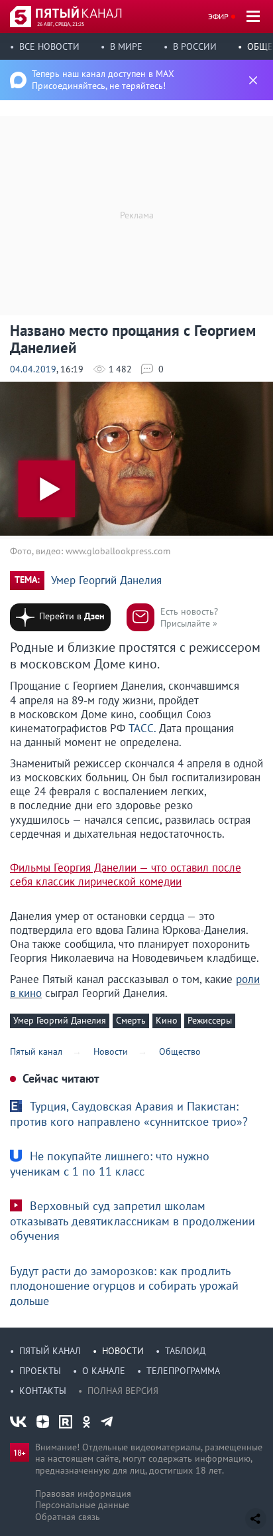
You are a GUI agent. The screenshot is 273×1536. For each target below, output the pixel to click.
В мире (126, 46)
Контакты (42, 1391)
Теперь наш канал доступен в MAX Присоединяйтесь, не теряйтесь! (103, 80)
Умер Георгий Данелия (106, 580)
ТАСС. (142, 728)
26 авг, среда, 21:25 (60, 24)
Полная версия (122, 1391)
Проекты (40, 1371)
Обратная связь (67, 1517)
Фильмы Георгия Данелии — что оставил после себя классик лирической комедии (125, 874)
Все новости (49, 46)
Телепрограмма (183, 1371)
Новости (123, 1351)
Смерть (131, 1020)
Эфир (218, 16)
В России (195, 46)
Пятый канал (50, 1351)
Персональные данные (82, 1505)
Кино (167, 1020)
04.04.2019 (33, 369)
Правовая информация (83, 1493)
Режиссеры (210, 1020)
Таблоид (185, 1351)
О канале (103, 1371)
